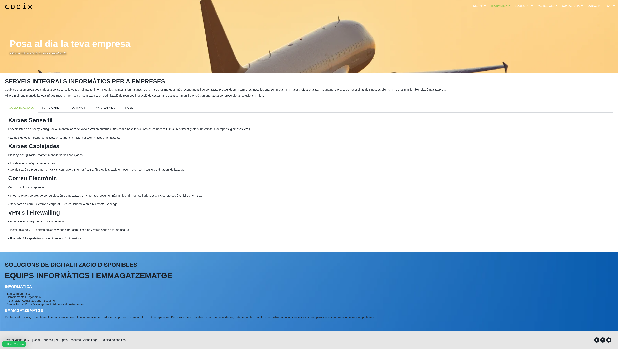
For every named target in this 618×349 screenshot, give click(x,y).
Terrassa (47, 340)
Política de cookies (113, 340)
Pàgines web (545, 6)
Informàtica (498, 6)
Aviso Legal (90, 340)
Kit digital (475, 6)
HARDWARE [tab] (50, 107)
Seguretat (522, 6)
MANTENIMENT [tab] (106, 107)
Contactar (594, 6)
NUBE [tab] (129, 107)
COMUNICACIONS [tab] (21, 107)
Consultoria (571, 6)
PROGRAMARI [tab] (77, 107)
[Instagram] (602, 340)
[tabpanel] (309, 180)
